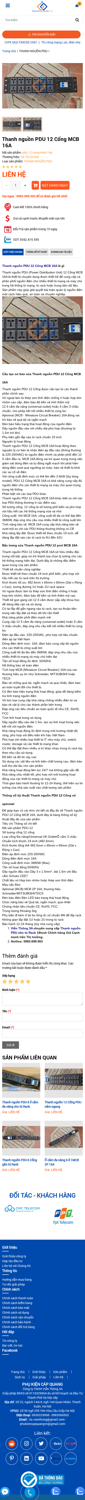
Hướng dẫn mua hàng (17, 1279)
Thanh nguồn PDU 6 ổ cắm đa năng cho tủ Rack (20, 1104)
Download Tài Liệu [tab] (61, 252)
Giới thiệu (39, 1372)
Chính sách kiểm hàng (17, 1303)
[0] (76, 5)
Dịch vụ (20, 1377)
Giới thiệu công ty (14, 1256)
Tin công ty (9, 1341)
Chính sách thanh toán (17, 1298)
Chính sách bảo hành (16, 1322)
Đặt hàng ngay (55, 185)
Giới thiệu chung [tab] (12, 252)
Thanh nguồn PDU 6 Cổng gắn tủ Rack (19, 1162)
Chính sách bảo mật (15, 1308)
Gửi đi (11, 1045)
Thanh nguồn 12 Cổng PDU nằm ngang (63, 1104)
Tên (6, 1011)
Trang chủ (9, 51)
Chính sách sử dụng (15, 1312)
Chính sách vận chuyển (18, 1317)
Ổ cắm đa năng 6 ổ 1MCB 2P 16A (62, 1162)
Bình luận (10, 990)
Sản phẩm (60, 1372)
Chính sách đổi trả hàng (18, 1327)
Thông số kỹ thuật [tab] (36, 252)
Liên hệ (58, 1377)
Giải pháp (39, 1377)
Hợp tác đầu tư (12, 1261)
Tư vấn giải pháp (13, 1284)
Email (8, 1027)
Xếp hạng (8, 975)
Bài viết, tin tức (12, 1345)
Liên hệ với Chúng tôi (16, 1266)
